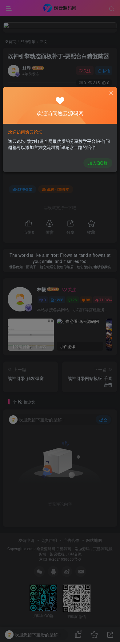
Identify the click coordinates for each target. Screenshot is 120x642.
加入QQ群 (98, 163)
